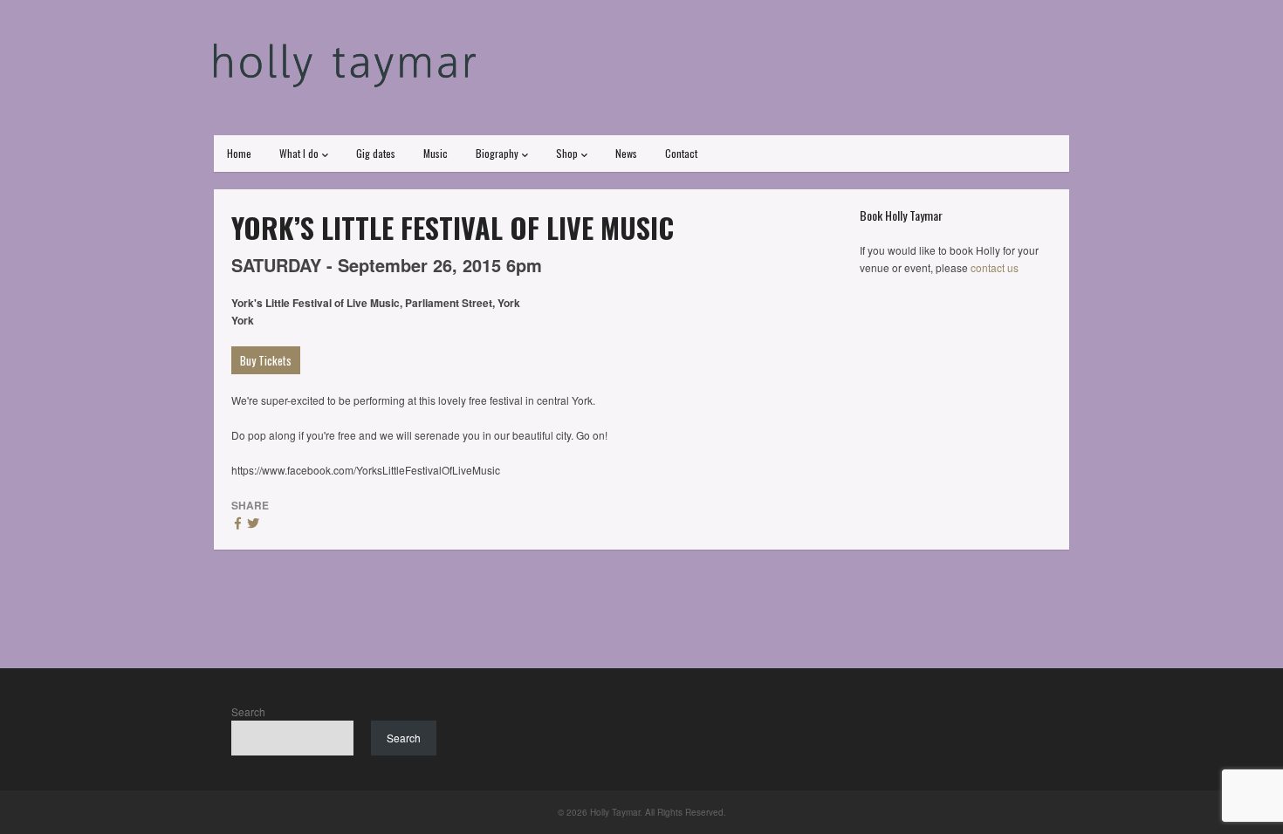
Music (435, 153)
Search (248, 711)
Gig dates (375, 153)
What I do (299, 153)
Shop (567, 153)
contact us (995, 267)
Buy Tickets (266, 360)
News (626, 153)
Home (239, 153)
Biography (497, 153)
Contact (681, 153)
